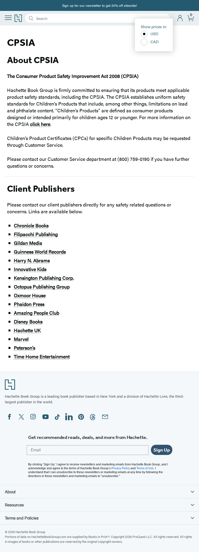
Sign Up (161, 450)
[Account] (180, 18)
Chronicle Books (31, 225)
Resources (14, 505)
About (10, 491)
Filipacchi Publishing (36, 234)
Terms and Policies (22, 518)
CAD (154, 41)
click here (40, 123)
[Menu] (8, 18)
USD (154, 33)
